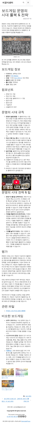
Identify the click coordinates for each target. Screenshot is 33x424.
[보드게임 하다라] (22, 371)
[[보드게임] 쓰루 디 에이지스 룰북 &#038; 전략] (8, 383)
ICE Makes (14, 76)
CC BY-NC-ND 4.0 (12, 416)
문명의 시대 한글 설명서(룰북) (16, 311)
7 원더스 (9, 350)
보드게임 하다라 (20, 376)
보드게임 (28, 396)
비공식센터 (8, 2)
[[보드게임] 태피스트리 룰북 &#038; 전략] (8, 371)
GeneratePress (25, 421)
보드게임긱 (18, 78)
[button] (23, 2)
